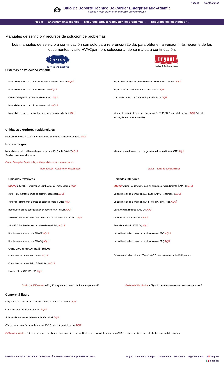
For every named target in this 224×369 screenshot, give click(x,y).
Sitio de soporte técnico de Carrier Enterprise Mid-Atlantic (117, 8)
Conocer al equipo (145, 356)
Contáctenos (164, 356)
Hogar (129, 356)
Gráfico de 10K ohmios (33, 285)
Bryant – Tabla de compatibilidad (164, 168)
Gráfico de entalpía (14, 333)
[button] (112, 17)
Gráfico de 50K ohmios (136, 285)
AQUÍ (71, 81)
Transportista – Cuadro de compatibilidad (60, 168)
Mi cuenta (179, 356)
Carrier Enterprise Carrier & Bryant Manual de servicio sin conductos (39, 162)
